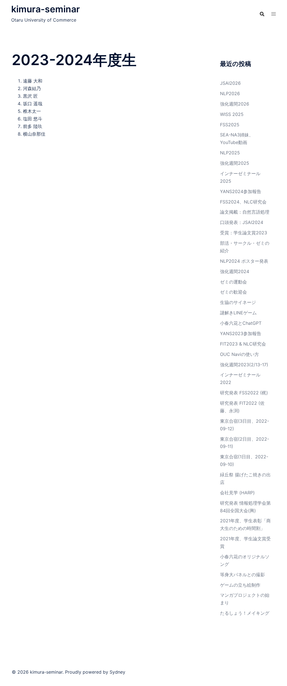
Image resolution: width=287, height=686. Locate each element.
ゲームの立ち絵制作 (240, 585)
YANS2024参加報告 (240, 191)
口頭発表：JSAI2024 (241, 222)
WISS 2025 (232, 114)
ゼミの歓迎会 (233, 292)
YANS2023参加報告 (240, 333)
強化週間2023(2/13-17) (244, 364)
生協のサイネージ (238, 302)
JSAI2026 (230, 83)
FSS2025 (229, 124)
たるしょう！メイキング (244, 613)
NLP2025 (230, 153)
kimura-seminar (45, 9)
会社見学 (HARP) (237, 492)
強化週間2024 (234, 271)
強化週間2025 (234, 163)
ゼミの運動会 (233, 282)
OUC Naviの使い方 (239, 354)
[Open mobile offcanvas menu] (273, 14)
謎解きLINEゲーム (238, 312)
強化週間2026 (234, 104)
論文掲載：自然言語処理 (244, 212)
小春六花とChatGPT (240, 323)
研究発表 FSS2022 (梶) (244, 392)
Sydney (117, 672)
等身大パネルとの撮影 (242, 574)
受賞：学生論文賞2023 (243, 232)
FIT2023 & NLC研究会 (243, 344)
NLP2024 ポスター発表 (244, 261)
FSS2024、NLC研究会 (243, 202)
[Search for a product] (262, 14)
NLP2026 (230, 93)
